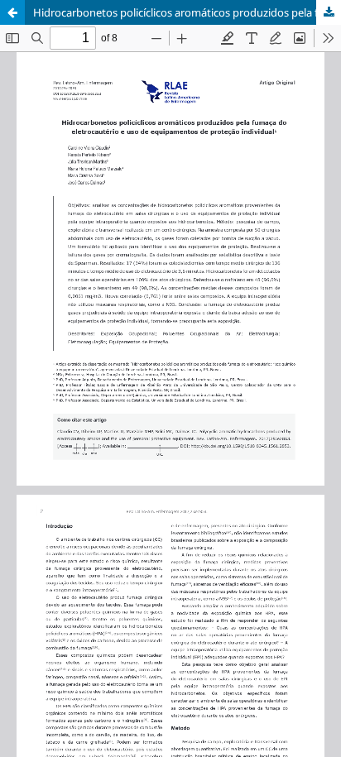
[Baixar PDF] (328, 12)
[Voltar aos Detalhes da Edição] (12, 12)
